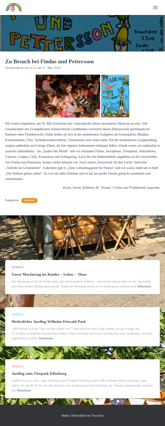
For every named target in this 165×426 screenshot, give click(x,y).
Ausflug (29, 200)
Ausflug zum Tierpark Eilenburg (39, 373)
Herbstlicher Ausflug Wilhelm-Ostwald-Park (49, 321)
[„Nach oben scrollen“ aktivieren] (156, 417)
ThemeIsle (97, 415)
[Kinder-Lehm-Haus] (15, 7)
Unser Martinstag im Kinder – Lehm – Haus (50, 274)
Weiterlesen (144, 286)
